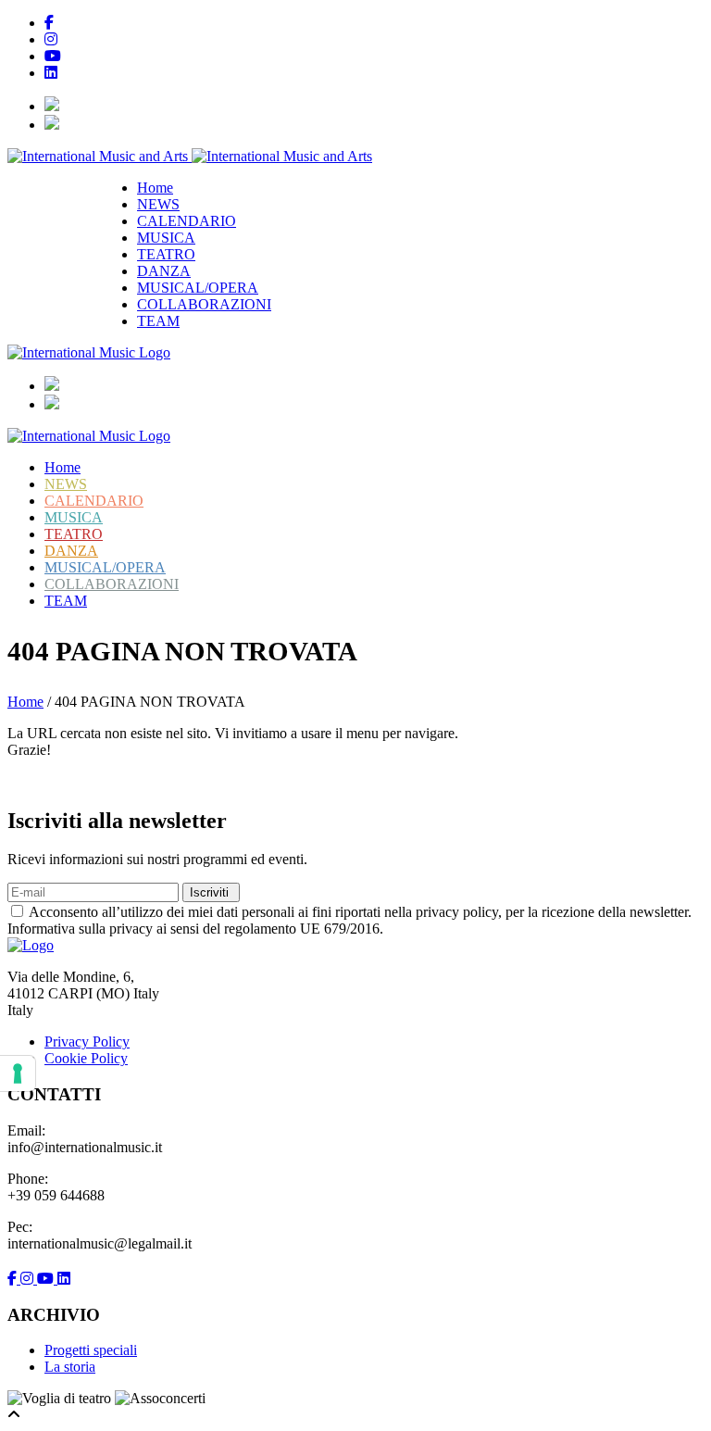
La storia (69, 1367)
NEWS (158, 204)
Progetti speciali (90, 1350)
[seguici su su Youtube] (47, 1279)
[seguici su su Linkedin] (63, 1279)
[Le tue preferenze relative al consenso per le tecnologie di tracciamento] (17, 1073)
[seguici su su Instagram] (28, 1279)
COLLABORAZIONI (204, 304)
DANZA (164, 271)
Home (155, 187)
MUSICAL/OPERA (197, 287)
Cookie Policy (86, 1058)
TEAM (158, 321)
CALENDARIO (186, 221)
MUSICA (166, 237)
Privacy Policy (87, 1041)
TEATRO (166, 254)
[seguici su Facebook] (13, 1279)
